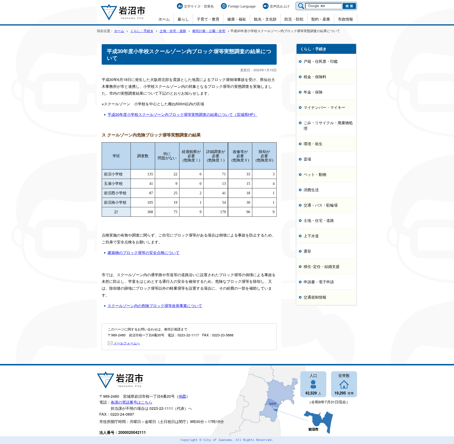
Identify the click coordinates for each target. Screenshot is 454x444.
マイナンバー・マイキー (324, 107)
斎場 (307, 159)
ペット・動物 (315, 174)
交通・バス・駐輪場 (321, 205)
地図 (182, 396)
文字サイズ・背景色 (199, 6)
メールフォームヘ (127, 342)
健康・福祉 (236, 19)
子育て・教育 (208, 19)
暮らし (183, 19)
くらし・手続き (141, 30)
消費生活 (311, 189)
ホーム (164, 19)
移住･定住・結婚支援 (322, 266)
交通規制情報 (315, 297)
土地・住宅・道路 (173, 30)
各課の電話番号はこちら (131, 402)
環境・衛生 (313, 143)
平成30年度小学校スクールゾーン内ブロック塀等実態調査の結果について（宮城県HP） (182, 114)
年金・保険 (313, 92)
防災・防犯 (293, 19)
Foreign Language (242, 6)
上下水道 (311, 235)
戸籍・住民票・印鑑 (321, 61)
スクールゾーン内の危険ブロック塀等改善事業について (155, 305)
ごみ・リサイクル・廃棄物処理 (328, 125)
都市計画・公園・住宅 (208, 30)
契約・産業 (320, 19)
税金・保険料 (315, 76)
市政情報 (345, 19)
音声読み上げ (280, 6)
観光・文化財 (265, 19)
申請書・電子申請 (319, 281)
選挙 (307, 251)
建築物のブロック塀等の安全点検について (143, 252)
